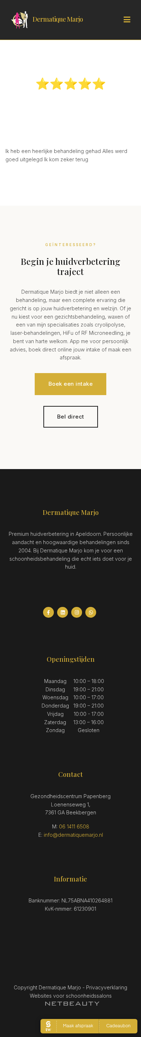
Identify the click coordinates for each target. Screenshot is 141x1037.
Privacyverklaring (106, 987)
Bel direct (70, 416)
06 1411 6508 (74, 826)
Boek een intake (70, 383)
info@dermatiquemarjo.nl (73, 835)
